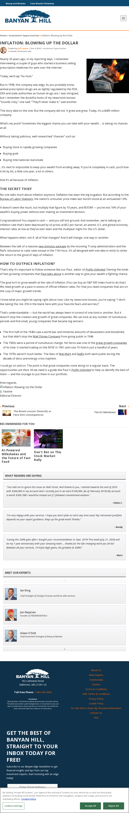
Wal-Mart (65, 354)
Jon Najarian (28, 612)
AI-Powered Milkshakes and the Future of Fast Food (16, 456)
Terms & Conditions (96, 689)
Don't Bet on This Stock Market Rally (47, 456)
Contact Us (96, 712)
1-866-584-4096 (43, 692)
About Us (96, 670)
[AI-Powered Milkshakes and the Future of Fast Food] (16, 438)
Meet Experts (96, 675)
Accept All (90, 805)
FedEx (80, 354)
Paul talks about (51, 274)
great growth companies (111, 343)
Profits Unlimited (95, 269)
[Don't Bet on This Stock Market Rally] (48, 439)
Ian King (25, 590)
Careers (96, 684)
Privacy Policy (96, 698)
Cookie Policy (96, 703)
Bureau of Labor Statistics (16, 199)
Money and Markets (16, 3)
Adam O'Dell (28, 633)
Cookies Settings (14, 805)
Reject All (114, 805)
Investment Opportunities (24, 35)
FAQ (96, 717)
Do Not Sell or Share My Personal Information (96, 708)
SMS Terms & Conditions (96, 693)
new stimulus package (52, 246)
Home (3, 35)
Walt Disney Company (46, 336)
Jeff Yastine (23, 48)
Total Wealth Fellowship (42, 3)
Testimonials (96, 679)
